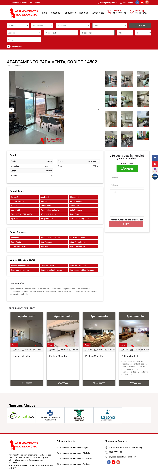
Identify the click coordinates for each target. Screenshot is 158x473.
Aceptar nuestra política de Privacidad (127, 219)
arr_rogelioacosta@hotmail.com (122, 457)
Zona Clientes (127, 2)
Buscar (142, 25)
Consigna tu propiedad (109, 2)
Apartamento (26, 316)
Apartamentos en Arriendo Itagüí (74, 447)
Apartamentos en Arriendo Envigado (75, 464)
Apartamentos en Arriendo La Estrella (76, 458)
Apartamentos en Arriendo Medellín (75, 453)
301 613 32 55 (141, 13)
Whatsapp (128, 169)
